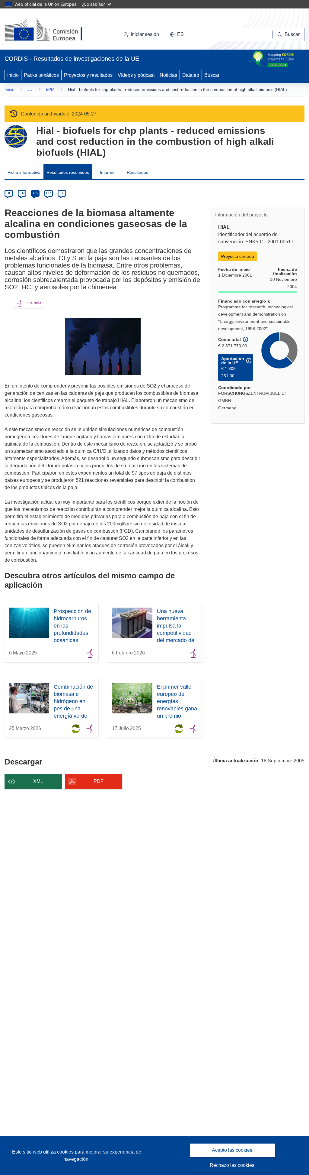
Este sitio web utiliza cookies (43, 1151)
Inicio (13, 75)
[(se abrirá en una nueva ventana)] (53, 30)
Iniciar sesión (145, 34)
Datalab (190, 75)
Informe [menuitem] (107, 172)
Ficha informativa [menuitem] (24, 172)
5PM (50, 89)
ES (35, 193)
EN (22, 193)
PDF (99, 781)
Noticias (168, 75)
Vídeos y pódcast (136, 75)
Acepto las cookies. (232, 1150)
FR (48, 193)
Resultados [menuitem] (137, 172)
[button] (177, 34)
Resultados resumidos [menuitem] (67, 172)
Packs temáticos (41, 75)
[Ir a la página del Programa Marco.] (16, 136)
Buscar (211, 75)
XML (38, 781)
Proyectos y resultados (88, 75)
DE (8, 193)
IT (61, 193)
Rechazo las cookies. (233, 1165)
